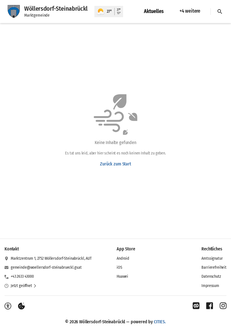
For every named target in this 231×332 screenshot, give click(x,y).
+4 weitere (189, 11)
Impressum (210, 285)
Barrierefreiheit (213, 267)
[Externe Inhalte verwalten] (21, 306)
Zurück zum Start (115, 164)
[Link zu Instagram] (223, 305)
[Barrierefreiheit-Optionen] (8, 306)
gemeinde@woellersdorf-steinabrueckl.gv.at (46, 267)
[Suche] (219, 11)
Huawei (122, 276)
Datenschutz (211, 276)
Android (123, 258)
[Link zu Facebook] (209, 305)
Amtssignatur (212, 258)
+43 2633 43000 (22, 276)
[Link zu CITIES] (196, 305)
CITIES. (160, 321)
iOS (119, 267)
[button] (24, 286)
